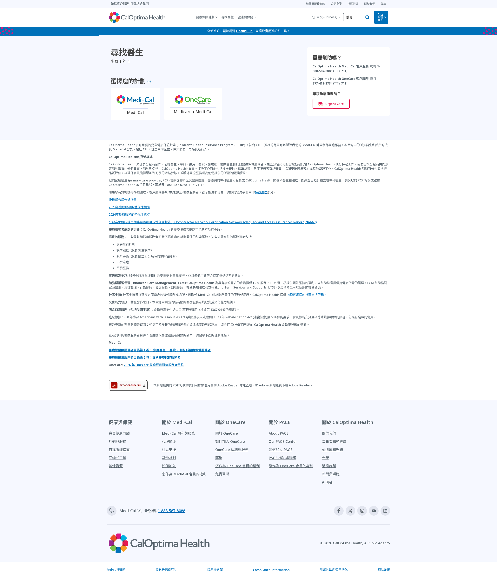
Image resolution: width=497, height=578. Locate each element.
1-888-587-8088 (171, 510)
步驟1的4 (120, 62)
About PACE (278, 433)
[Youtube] (374, 511)
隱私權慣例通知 (166, 570)
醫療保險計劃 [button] (205, 17)
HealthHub (244, 31)
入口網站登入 (380, 17)
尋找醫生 (227, 17)
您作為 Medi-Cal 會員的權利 (184, 474)
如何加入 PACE (280, 449)
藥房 (218, 457)
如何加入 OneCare (230, 441)
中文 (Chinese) (326, 17)
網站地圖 (384, 570)
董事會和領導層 (334, 441)
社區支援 (169, 449)
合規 (325, 457)
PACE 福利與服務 (282, 457)
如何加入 (169, 466)
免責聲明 (222, 474)
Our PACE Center (283, 441)
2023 (129, 207)
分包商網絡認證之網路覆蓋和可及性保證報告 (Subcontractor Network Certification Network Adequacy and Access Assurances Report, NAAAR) (213, 222)
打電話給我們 (139, 4)
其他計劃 (169, 457)
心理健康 (169, 441)
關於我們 (329, 433)
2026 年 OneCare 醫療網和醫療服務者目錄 (154, 365)
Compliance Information (271, 570)
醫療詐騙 (329, 466)
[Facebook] (339, 511)
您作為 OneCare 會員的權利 (237, 466)
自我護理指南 (119, 449)
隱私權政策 (215, 570)
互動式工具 (117, 457)
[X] (350, 511)
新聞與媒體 (331, 474)
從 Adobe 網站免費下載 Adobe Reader (282, 385)
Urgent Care (334, 104)
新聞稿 (327, 482)
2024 (129, 214)
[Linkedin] (385, 511)
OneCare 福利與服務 (231, 449)
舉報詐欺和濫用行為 (334, 570)
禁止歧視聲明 (116, 570)
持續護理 (261, 192)
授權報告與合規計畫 (123, 200)
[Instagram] (362, 511)
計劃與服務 (117, 441)
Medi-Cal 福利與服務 (178, 433)
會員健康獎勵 (119, 433)
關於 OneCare (226, 433)
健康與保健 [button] (245, 17)
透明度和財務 (332, 449)
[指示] (149, 81)
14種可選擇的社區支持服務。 (306, 295)
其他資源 (116, 466)
